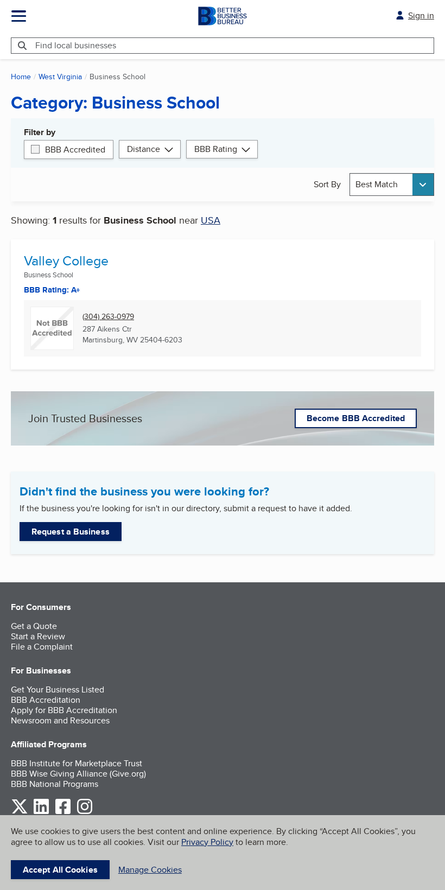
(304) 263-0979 (108, 316)
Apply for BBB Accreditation (64, 710)
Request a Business (70, 531)
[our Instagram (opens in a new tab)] (84, 812)
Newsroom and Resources (60, 720)
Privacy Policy (207, 842)
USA (210, 220)
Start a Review (38, 636)
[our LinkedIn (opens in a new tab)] (41, 812)
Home (21, 76)
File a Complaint (42, 646)
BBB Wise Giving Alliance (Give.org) (78, 773)
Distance (143, 149)
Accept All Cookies (60, 869)
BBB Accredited (75, 149)
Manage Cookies (150, 869)
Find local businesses (75, 45)
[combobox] (392, 184)
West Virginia (60, 76)
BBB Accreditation (45, 700)
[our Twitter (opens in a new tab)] (19, 812)
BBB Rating (215, 149)
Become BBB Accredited (356, 418)
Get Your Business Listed (57, 689)
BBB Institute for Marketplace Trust (76, 763)
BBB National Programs (54, 784)
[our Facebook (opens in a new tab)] (63, 812)
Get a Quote (34, 626)
